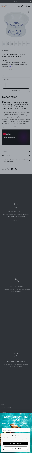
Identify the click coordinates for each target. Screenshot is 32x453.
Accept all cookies (16, 443)
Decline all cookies (15, 448)
